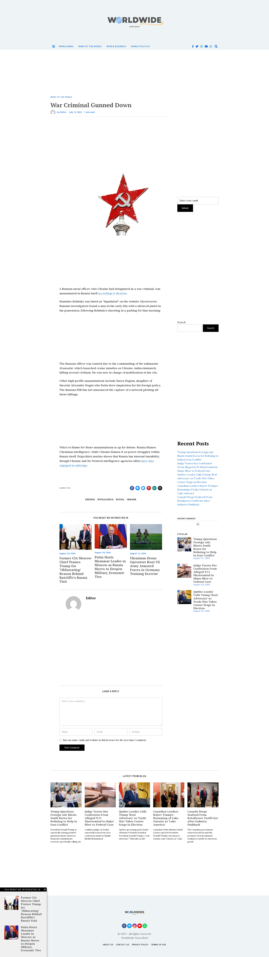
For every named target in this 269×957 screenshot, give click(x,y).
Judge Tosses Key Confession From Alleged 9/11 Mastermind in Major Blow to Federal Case (197, 467)
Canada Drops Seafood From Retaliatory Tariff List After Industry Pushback (194, 500)
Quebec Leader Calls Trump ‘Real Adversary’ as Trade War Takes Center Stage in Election (197, 478)
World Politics (140, 46)
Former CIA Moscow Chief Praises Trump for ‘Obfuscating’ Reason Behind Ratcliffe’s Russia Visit (75, 570)
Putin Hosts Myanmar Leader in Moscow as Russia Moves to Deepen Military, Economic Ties (110, 567)
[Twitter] (197, 46)
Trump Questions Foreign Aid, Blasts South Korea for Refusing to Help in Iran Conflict (197, 456)
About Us (108, 945)
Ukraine (131, 499)
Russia (120, 499)
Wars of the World (90, 46)
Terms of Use (158, 945)
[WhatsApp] (211, 46)
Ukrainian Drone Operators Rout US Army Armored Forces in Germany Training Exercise (145, 566)
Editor (63, 112)
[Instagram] (201, 46)
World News (66, 46)
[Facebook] (192, 46)
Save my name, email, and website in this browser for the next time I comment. (104, 740)
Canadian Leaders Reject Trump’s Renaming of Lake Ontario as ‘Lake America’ (197, 489)
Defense (90, 499)
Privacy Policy (140, 945)
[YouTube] (206, 46)
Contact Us (122, 945)
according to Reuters (112, 293)
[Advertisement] (134, 73)
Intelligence (105, 499)
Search (181, 322)
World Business (116, 46)
